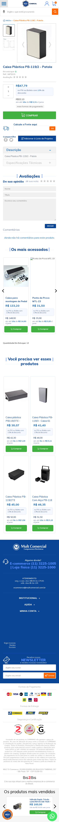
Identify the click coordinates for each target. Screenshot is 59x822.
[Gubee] (41, 734)
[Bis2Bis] (18, 734)
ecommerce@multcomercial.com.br (29, 587)
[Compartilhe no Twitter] (11, 140)
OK (52, 128)
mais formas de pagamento (30, 106)
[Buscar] (55, 12)
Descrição (13, 150)
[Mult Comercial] (29, 3)
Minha (46, 3)
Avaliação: (8, 77)
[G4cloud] (30, 734)
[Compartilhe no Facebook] (6, 140)
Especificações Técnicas (24, 163)
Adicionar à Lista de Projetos (38, 138)
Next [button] (9, 50)
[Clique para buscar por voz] (4, 12)
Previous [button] (9, 25)
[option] (9, 30)
